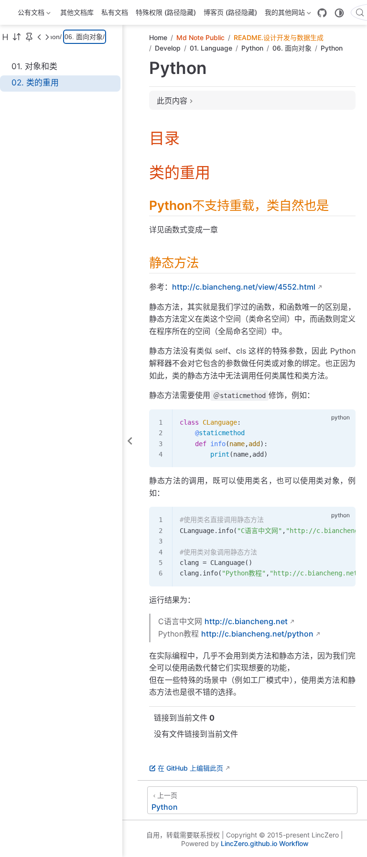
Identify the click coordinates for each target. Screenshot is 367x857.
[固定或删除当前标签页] (29, 37)
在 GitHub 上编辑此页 (190, 768)
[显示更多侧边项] (39, 37)
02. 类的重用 (35, 82)
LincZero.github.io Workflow (265, 843)
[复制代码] (342, 421)
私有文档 (114, 12)
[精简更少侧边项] (47, 37)
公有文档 (30, 14)
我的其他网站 (284, 14)
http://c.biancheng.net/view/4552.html (243, 287)
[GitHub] (322, 13)
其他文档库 (77, 12)
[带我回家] (13, 12)
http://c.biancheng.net (246, 621)
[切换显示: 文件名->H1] (5, 37)
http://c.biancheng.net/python (257, 633)
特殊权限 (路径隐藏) (166, 12)
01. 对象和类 (34, 66)
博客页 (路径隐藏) (230, 12)
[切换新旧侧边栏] (17, 37)
